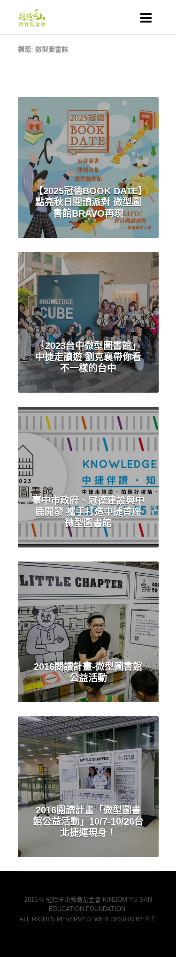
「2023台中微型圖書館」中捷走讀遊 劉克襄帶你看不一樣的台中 (88, 357)
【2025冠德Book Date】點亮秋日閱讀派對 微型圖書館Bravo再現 (88, 202)
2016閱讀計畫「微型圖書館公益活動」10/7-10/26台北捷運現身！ (88, 821)
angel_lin (128, 117)
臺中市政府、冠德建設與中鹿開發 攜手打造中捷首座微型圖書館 (88, 511)
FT (150, 919)
